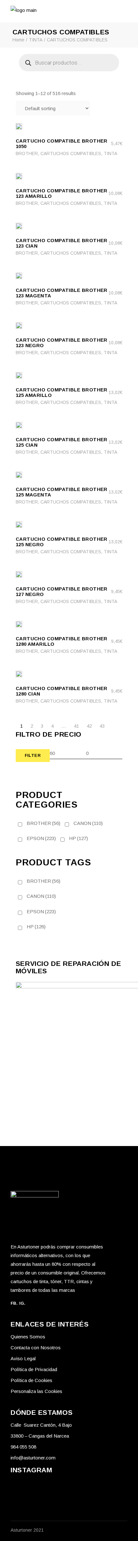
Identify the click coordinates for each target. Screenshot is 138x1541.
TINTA (110, 153)
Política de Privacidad (34, 1369)
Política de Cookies (31, 1380)
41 (76, 726)
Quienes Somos (28, 1336)
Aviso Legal (23, 1358)
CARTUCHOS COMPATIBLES (70, 153)
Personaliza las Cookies (36, 1391)
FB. (14, 1303)
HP (78, 838)
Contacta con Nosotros (36, 1347)
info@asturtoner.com (33, 1457)
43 (102, 726)
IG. (22, 1303)
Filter (33, 755)
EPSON (41, 838)
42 (89, 726)
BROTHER (27, 153)
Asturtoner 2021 (27, 1530)
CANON (88, 823)
